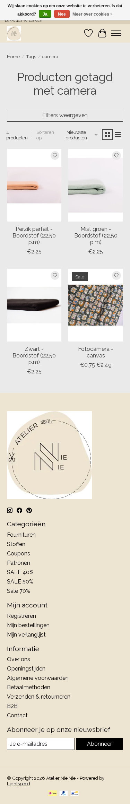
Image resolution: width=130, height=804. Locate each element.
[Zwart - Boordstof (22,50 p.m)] (34, 305)
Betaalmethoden (28, 687)
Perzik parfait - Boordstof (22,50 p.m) (34, 235)
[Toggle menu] (116, 33)
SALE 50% (20, 581)
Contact (17, 715)
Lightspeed (18, 783)
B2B (12, 706)
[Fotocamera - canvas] (95, 305)
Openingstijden (26, 668)
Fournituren (21, 534)
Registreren (21, 616)
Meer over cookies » (92, 14)
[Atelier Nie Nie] (14, 33)
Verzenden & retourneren (38, 696)
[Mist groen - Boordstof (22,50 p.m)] (95, 185)
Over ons (18, 659)
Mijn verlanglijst (26, 634)
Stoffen (16, 544)
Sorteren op (45, 134)
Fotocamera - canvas (95, 352)
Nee (62, 14)
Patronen (18, 563)
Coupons (18, 553)
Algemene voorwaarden (38, 678)
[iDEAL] (52, 793)
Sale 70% (18, 591)
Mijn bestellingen (28, 625)
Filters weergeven (65, 115)
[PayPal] (63, 793)
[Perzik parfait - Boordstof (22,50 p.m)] (34, 185)
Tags (31, 56)
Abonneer (99, 744)
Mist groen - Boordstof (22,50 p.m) (96, 235)
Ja (45, 14)
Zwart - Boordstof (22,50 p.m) (34, 355)
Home (13, 56)
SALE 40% (20, 572)
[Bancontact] (74, 793)
